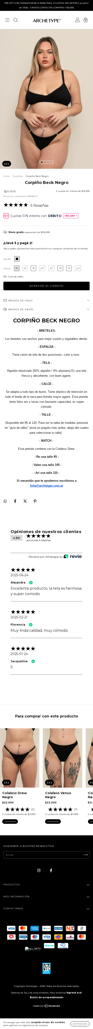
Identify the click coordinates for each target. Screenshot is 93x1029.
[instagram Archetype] (39, 870)
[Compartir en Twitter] (25, 501)
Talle (7, 268)
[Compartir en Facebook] (15, 501)
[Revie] (72, 557)
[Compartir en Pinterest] (35, 501)
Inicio (6, 176)
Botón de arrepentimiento (46, 997)
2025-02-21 (19, 617)
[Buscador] (15, 20)
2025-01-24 (19, 654)
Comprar (10, 821)
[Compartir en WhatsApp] (5, 501)
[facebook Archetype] (51, 870)
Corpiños (18, 176)
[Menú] (7, 20)
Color (7, 259)
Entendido (80, 1024)
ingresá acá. (74, 992)
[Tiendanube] (47, 1006)
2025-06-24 (19, 575)
